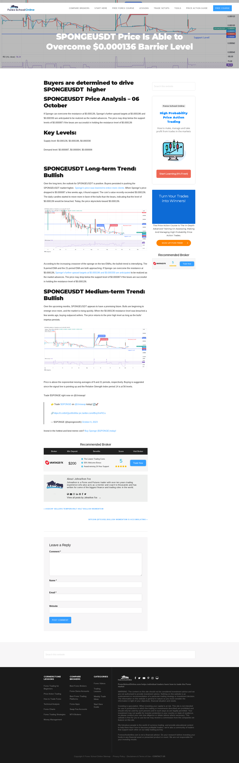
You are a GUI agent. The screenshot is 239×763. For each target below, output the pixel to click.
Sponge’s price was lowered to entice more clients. (100, 188)
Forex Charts (49, 709)
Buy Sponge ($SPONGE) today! (100, 431)
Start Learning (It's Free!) (173, 173)
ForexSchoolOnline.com (21, 8)
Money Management (53, 719)
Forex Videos (99, 683)
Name (53, 580)
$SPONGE (65, 404)
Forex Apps (75, 704)
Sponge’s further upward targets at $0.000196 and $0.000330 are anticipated (92, 272)
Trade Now (138, 463)
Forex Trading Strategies (54, 714)
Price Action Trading (52, 694)
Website (53, 606)
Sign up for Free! (172, 243)
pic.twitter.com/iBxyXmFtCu (92, 413)
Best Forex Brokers (78, 686)
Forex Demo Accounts (79, 691)
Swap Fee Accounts (78, 709)
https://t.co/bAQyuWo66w (66, 413)
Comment (55, 551)
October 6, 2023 (90, 422)
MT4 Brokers (75, 714)
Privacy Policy (119, 756)
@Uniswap (80, 404)
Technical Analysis (51, 704)
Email (52, 592)
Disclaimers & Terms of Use (139, 756)
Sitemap (107, 756)
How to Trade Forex (52, 699)
